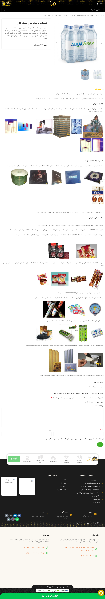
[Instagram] (11, 515)
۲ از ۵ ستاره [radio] (91, 402)
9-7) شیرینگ (46, 15)
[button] (101, 43)
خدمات (97, 15)
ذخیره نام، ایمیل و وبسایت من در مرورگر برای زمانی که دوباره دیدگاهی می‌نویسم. (73, 439)
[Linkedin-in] (15, 515)
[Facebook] (19, 515)
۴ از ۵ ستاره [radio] (87, 402)
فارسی (42, 516)
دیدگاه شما (99, 405)
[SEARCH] (4, 10)
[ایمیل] (95, 514)
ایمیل (49, 430)
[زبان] (47, 514)
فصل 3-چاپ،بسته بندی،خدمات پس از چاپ (81, 15)
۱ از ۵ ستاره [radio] (93, 402)
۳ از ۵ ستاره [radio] (89, 402)
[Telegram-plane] (7, 515)
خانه (102, 15)
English (38, 516)
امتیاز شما (99, 402)
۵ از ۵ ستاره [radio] (86, 402)
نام (101, 430)
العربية (33, 516)
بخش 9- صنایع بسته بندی (59, 15)
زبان (43, 512)
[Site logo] (52, 3)
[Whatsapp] (17, 519)
